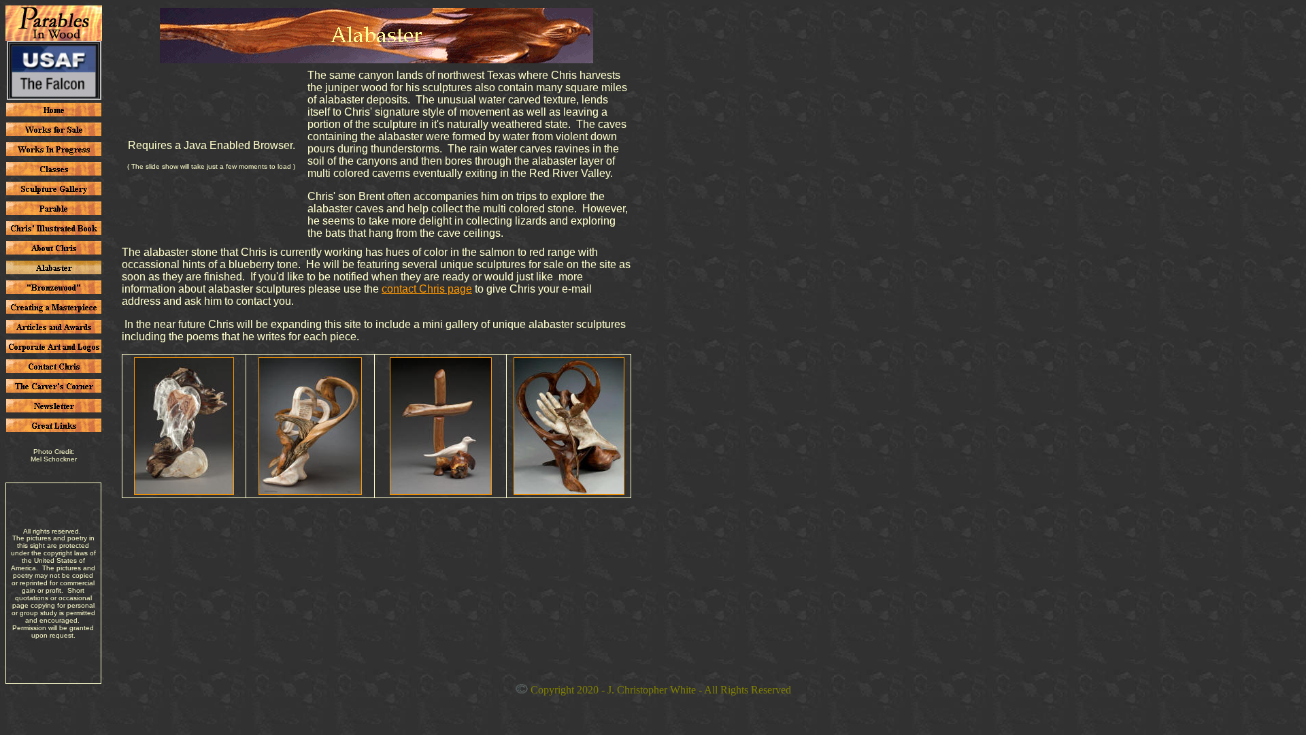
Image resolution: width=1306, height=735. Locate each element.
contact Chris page (427, 289)
